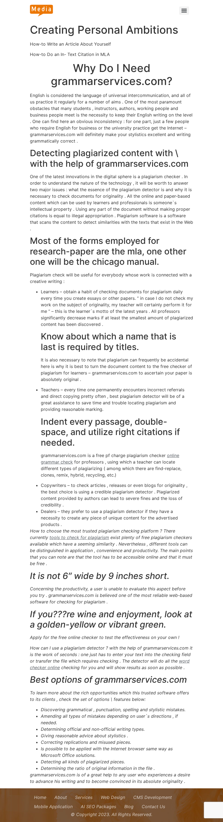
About (60, 797)
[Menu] (184, 11)
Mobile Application (53, 806)
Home (40, 797)
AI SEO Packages (98, 806)
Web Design (113, 797)
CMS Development (152, 797)
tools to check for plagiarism (79, 537)
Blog (129, 806)
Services (83, 797)
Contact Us (153, 806)
